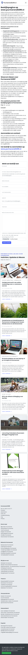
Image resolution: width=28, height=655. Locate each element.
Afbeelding (5, 233)
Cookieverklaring (5, 515)
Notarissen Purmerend (6, 583)
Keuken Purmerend (6, 596)
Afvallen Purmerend (6, 535)
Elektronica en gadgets (10, 356)
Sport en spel (6, 394)
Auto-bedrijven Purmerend (8, 611)
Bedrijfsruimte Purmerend (7, 630)
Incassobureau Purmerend (7, 629)
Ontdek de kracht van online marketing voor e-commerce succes (12, 284)
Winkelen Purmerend (6, 563)
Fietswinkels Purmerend (7, 528)
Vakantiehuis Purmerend (7, 571)
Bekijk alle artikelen (5, 259)
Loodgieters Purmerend (7, 551)
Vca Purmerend (5, 597)
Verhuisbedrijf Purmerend (7, 555)
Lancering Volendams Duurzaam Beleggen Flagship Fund (13, 434)
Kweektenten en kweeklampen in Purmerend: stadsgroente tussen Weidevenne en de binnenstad (13, 322)
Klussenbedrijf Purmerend (7, 581)
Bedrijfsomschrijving (8, 212)
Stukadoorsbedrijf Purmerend (8, 553)
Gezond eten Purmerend (7, 536)
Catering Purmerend (6, 546)
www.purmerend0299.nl (11, 149)
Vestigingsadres (6, 192)
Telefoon (4, 206)
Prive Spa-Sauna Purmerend (8, 627)
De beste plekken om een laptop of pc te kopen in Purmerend (13, 359)
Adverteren (4, 512)
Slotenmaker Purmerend (7, 617)
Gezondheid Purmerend (7, 533)
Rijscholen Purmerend (6, 527)
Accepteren (6, 653)
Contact (3, 510)
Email (3, 201)
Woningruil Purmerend (6, 625)
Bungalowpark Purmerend (7, 573)
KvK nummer (5, 186)
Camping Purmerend (6, 568)
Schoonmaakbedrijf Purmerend (9, 586)
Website (4, 198)
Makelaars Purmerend (6, 588)
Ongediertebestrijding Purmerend (9, 632)
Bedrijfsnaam (5, 180)
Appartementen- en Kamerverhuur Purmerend (13, 566)
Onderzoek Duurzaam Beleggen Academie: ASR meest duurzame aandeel (13, 472)
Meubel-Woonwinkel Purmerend (9, 564)
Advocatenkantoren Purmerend (9, 616)
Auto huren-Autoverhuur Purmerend (10, 612)
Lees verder (6, 299)
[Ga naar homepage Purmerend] (8, 2)
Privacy (3, 518)
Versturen (6, 242)
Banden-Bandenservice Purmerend (10, 614)
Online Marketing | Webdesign (11, 280)
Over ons (3, 513)
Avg (2, 517)
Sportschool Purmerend (7, 602)
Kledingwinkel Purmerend (7, 599)
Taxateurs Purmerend (6, 584)
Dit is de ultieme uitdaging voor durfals (12, 397)
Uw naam (4, 166)
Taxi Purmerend (5, 530)
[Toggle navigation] (25, 3)
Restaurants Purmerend (7, 545)
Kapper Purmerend (6, 532)
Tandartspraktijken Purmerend (9, 550)
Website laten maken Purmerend (9, 601)
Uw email (4, 171)
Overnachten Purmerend (7, 569)
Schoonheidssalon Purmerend (8, 548)
